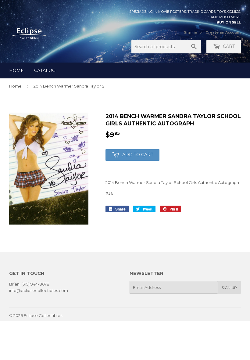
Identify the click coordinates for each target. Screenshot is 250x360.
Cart (228, 46)
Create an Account (223, 32)
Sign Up (229, 287)
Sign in (190, 32)
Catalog (44, 70)
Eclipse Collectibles (43, 315)
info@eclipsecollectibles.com (38, 290)
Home (16, 70)
